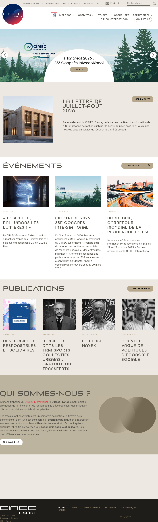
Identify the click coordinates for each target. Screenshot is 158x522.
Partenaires (141, 15)
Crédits (61, 510)
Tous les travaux (140, 288)
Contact (75, 508)
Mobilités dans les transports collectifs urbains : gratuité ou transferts (57, 355)
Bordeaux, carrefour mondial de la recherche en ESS (128, 225)
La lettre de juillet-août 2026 (83, 106)
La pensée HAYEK (93, 343)
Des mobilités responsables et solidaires (19, 345)
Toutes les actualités (137, 165)
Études (102, 15)
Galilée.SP (143, 19)
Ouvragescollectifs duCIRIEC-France (79, 63)
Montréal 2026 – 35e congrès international (74, 223)
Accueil (61, 508)
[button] (79, 55)
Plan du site (110, 508)
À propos (65, 15)
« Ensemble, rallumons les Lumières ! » (21, 223)
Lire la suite (144, 100)
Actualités (121, 15)
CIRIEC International (115, 19)
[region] (79, 55)
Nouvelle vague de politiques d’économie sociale (136, 350)
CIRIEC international (36, 401)
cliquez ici (79, 74)
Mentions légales (129, 508)
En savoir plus (11, 442)
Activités (84, 15)
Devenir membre (92, 508)
